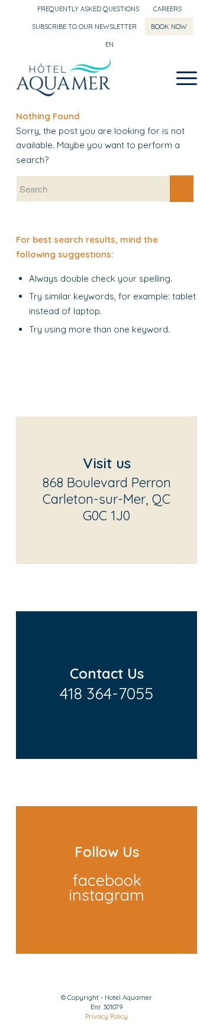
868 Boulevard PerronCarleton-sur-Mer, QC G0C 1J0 (107, 499)
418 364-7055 (106, 693)
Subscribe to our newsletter (84, 26)
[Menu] (180, 77)
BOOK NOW (169, 26)
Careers (167, 9)
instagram (106, 895)
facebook (106, 880)
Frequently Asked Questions (88, 9)
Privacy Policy (106, 1016)
